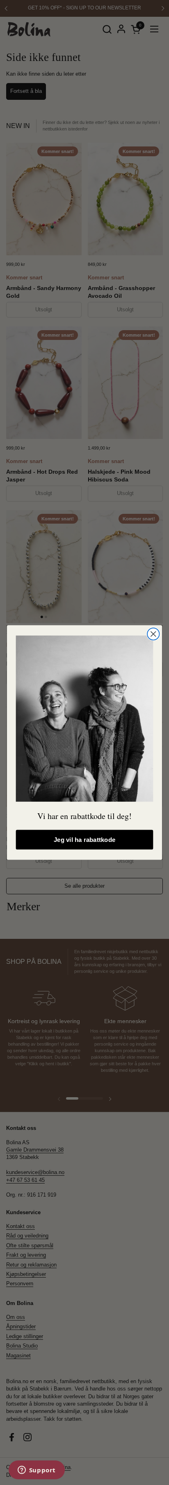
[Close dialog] (153, 634)
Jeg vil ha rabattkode (85, 839)
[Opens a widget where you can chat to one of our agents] (36, 1470)
